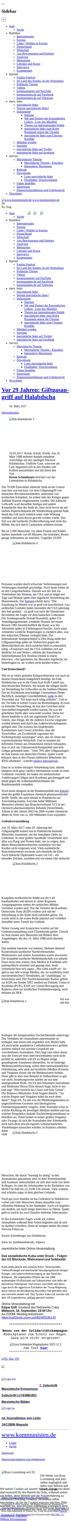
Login (12, 1443)
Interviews (23, 67)
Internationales (25, 36)
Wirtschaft (23, 50)
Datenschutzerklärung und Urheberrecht (41, 190)
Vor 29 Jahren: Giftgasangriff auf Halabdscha (35, 393)
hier (44, 1348)
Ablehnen (21, 1515)
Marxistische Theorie (29, 159)
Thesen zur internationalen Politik (44, 125)
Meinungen (23, 60)
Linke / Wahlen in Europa (32, 43)
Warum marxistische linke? (33, 108)
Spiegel (29, 601)
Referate (22, 169)
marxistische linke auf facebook (35, 152)
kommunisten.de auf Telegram (35, 98)
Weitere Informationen (13, 1519)
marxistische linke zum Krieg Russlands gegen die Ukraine (41, 130)
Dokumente (24, 111)
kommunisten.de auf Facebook (35, 94)
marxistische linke (27, 104)
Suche (20, 29)
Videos (21, 87)
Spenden (22, 145)
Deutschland (24, 46)
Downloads (23, 173)
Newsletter (15, 193)
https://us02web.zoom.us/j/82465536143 (29, 1317)
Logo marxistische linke (38, 176)
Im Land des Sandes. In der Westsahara (40, 81)
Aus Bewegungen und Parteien (35, 53)
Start (12, 26)
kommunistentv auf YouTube (34, 91)
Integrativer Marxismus (38, 166)
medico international (45, 760)
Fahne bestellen (26, 183)
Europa (21, 40)
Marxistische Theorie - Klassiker (43, 162)
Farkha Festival (26, 77)
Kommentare (24, 70)
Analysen (22, 57)
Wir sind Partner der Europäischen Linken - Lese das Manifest (44, 120)
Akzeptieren (7, 1515)
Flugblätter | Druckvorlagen (40, 180)
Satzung (29, 115)
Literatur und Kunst (28, 63)
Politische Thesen (27, 84)
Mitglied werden (26, 142)
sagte (51, 696)
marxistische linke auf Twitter (34, 149)
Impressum (23, 186)
